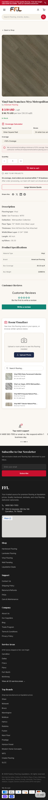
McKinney (6, 677)
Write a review (24, 307)
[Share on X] (17, 194)
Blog (3, 622)
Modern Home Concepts (12, 749)
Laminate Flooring (9, 553)
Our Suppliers (7, 618)
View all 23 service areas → (13, 681)
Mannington (6, 713)
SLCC (4, 762)
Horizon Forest (7, 744)
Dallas (4, 658)
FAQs (4, 595)
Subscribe (24, 473)
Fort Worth (6, 672)
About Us (5, 613)
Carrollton (6, 654)
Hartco (4, 722)
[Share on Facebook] (13, 194)
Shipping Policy (8, 586)
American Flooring (11, 105)
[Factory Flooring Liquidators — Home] (15, 9)
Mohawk (5, 704)
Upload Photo (25, 355)
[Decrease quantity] (4, 161)
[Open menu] (4, 9)
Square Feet (6, 128)
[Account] (38, 9)
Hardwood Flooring (9, 549)
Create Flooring (8, 758)
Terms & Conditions (9, 631)
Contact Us (6, 581)
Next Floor (6, 735)
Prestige (5, 740)
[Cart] (43, 9)
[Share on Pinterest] (24, 194)
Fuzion (4, 731)
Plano (4, 668)
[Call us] (45, 3)
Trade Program (8, 627)
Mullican (5, 717)
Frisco (4, 663)
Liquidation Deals (9, 567)
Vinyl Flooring (7, 558)
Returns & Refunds (9, 590)
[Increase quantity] (20, 161)
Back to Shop (9, 30)
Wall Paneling (7, 562)
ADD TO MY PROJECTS (14, 173)
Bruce (4, 708)
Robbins (5, 726)
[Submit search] (43, 16)
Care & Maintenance (10, 599)
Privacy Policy (7, 636)
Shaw (4, 699)
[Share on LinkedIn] (21, 194)
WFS (4, 753)
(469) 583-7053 (11, 505)
